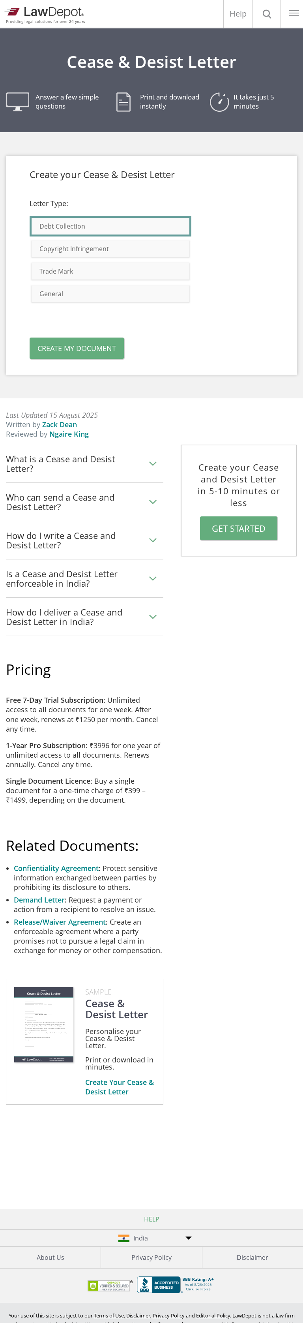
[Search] (267, 14)
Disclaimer (252, 1257)
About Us (50, 1257)
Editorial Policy (213, 1315)
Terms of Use (109, 1315)
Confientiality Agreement (56, 868)
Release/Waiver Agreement (60, 922)
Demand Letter (39, 900)
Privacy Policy (151, 1257)
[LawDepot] (46, 12)
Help (238, 13)
